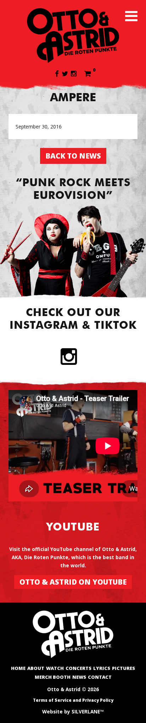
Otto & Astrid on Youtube (73, 582)
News (79, 677)
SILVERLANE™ (88, 711)
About (35, 668)
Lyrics (101, 668)
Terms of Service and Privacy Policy (73, 700)
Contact (100, 677)
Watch (55, 668)
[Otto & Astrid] (73, 35)
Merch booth (53, 677)
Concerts (78, 668)
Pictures (123, 668)
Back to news (73, 156)
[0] (87, 73)
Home (18, 668)
